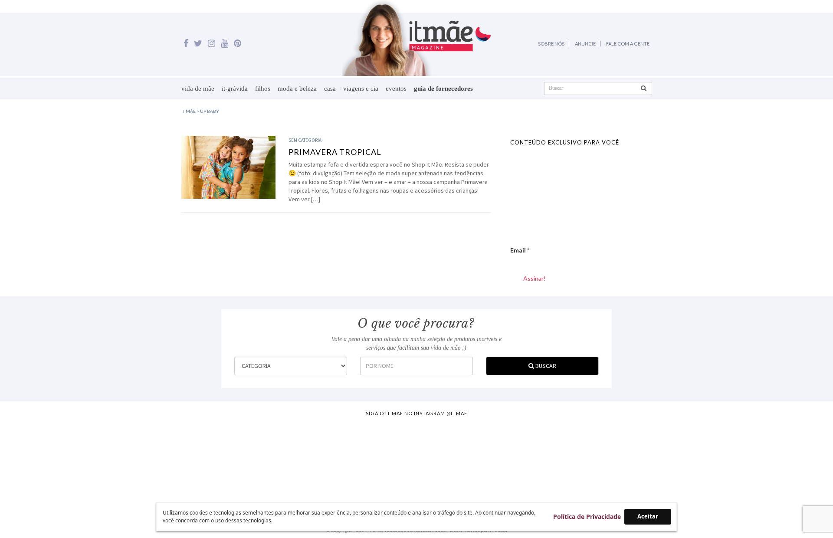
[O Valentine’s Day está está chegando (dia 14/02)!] (777, 458)
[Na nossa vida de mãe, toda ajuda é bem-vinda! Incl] (262, 458)
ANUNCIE (585, 43)
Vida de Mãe (197, 88)
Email (519, 250)
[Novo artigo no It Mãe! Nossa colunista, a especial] (365, 458)
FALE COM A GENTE (627, 43)
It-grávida (235, 88)
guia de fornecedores (443, 88)
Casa (330, 88)
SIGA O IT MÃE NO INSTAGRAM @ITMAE (416, 413)
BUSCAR (545, 366)
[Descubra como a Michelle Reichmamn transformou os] (468, 458)
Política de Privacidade (587, 516)
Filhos (262, 88)
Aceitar (647, 516)
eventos (396, 88)
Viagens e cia (360, 88)
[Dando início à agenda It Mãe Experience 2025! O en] (674, 458)
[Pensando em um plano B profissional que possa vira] (571, 458)
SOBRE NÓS (551, 43)
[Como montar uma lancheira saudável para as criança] (159, 458)
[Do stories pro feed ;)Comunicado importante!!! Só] (56, 458)
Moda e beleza (297, 88)
